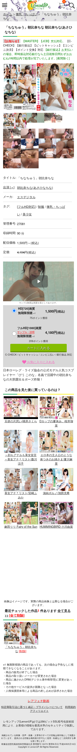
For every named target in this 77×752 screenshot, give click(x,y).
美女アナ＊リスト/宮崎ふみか (21, 495)
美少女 (27, 214)
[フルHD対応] (26, 206)
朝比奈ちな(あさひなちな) (35, 187)
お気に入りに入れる (40, 362)
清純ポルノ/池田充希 (56, 493)
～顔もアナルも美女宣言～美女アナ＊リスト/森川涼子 (21, 459)
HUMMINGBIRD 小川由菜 (56, 526)
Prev (8, 87)
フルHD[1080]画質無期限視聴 (29, 332)
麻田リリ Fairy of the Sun (20, 526)
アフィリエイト (39, 711)
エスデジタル (26, 197)
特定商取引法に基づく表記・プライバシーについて (32, 707)
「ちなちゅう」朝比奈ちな (21, 649)
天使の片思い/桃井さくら (21, 421)
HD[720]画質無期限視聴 (27, 310)
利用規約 (70, 707)
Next (68, 87)
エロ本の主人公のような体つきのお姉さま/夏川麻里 (56, 459)
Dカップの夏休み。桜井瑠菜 (56, 423)
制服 (41, 206)
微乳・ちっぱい (26, 14)
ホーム (7, 14)
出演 (8, 187)
